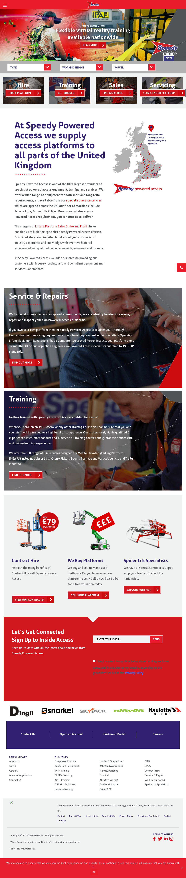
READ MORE (90, 45)
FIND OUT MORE (22, 362)
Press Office (75, 816)
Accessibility (92, 816)
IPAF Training (61, 770)
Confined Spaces (109, 784)
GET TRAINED (66, 93)
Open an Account (71, 734)
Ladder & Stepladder (111, 761)
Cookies (167, 816)
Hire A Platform (20, 93)
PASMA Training (63, 775)
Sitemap (61, 820)
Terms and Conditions (148, 816)
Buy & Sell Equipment (66, 765)
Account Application (20, 775)
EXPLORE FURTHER (138, 590)
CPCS (148, 765)
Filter (169, 58)
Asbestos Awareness (111, 765)
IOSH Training (62, 779)
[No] (181, 868)
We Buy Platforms (155, 779)
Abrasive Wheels (109, 779)
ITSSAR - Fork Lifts (64, 784)
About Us (14, 761)
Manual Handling (109, 770)
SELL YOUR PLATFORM (85, 595)
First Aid (104, 775)
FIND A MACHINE (113, 93)
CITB (147, 761)
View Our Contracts (29, 599)
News (12, 765)
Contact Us (28, 734)
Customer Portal (114, 734)
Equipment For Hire (65, 761)
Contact (61, 816)
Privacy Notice (127, 816)
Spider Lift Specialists (157, 784)
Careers (158, 734)
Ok (93, 872)
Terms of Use (108, 816)
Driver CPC (106, 789)
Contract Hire (152, 770)
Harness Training (63, 789)
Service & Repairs (154, 775)
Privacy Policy (134, 673)
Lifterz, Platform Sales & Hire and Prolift (62, 226)
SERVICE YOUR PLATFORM (159, 93)
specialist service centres (84, 200)
